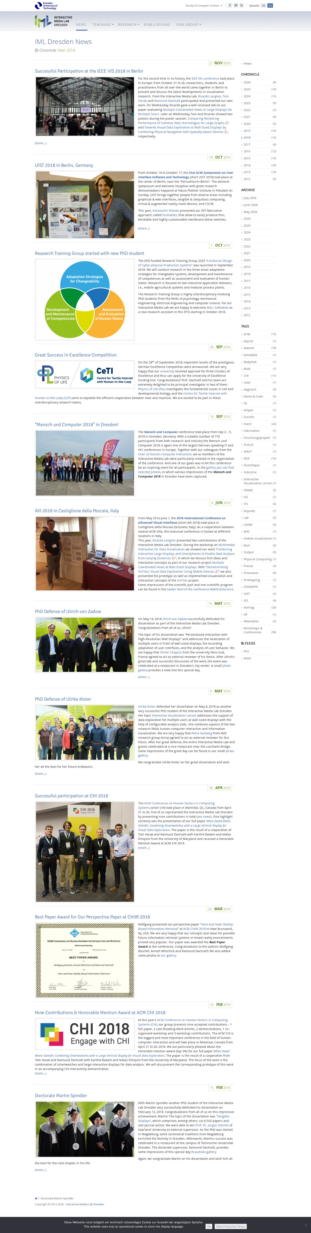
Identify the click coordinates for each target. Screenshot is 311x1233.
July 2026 (250, 198)
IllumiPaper (260, 465)
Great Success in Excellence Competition (76, 355)
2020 (260, 124)
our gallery (168, 955)
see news (204, 817)
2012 (260, 179)
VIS (260, 600)
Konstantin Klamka (166, 210)
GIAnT (260, 451)
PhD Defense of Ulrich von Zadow (68, 611)
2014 (260, 165)
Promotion (260, 573)
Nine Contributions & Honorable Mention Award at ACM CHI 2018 (100, 1013)
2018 (260, 137)
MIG (260, 531)
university (167, 371)
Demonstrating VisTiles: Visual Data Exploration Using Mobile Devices (183, 569)
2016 (260, 151)
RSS (246, 651)
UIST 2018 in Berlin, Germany (64, 165)
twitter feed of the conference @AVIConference (200, 589)
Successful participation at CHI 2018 (71, 796)
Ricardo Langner (209, 96)
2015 (260, 158)
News (248, 63)
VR (260, 614)
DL (260, 403)
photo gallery (206, 1152)
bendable (260, 355)
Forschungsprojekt (260, 438)
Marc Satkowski (217, 307)
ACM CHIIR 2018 (194, 929)
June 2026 (251, 205)
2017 (260, 144)
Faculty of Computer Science (202, 5)
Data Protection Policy (230, 1226)
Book (260, 369)
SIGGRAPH (260, 587)
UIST (260, 594)
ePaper (260, 410)
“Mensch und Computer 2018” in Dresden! (76, 425)
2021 (260, 117)
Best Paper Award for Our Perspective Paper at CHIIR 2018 (92, 917)
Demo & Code (260, 396)
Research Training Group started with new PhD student (89, 253)
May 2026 (250, 212)
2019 (260, 131)
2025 (260, 89)
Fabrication (260, 431)
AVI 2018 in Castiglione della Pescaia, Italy (77, 511)
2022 (260, 110)
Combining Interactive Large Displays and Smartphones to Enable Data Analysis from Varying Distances (186, 553)
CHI (260, 376)
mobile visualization (260, 538)
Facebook (230, 5)
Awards (260, 348)
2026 (260, 82)
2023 (260, 103)
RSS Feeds (241, 5)
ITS (260, 504)
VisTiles (182, 580)
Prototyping (260, 580)
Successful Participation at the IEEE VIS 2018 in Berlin (89, 71)
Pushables (169, 215)
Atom (247, 658)
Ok (209, 1226)
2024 (260, 96)
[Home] (36, 1198)
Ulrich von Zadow (174, 619)
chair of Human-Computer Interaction (165, 454)
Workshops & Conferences (260, 630)
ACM (260, 334)
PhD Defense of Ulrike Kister (63, 699)
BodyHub (260, 362)
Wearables (260, 621)
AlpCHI (260, 341)
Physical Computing (260, 559)
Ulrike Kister (147, 706)
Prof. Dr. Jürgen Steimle (212, 1125)
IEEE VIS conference (205, 78)
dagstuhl (260, 389)
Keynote (260, 511)
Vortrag (260, 607)
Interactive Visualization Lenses (174, 715)
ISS (260, 497)
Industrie (260, 472)
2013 (260, 172)
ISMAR (260, 490)
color (260, 382)
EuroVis (260, 417)
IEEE (260, 458)
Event (260, 424)
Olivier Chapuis (171, 652)
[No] (306, 1225)
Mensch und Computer (161, 432)
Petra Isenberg (201, 733)
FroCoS (260, 445)
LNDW (260, 525)
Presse (260, 566)
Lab (260, 518)
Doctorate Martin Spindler (61, 1096)
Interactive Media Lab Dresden (54, 21)
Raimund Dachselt (167, 101)
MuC (260, 545)
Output (260, 552)
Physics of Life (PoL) (151, 389)
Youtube (236, 5)
